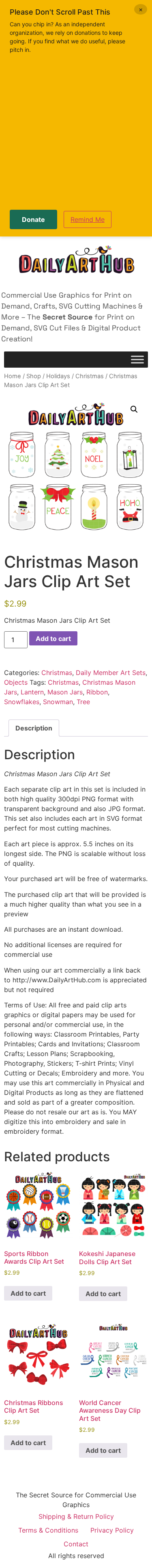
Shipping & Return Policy (76, 1516)
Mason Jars (65, 692)
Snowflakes (21, 702)
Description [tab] (33, 728)
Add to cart (53, 638)
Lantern (32, 692)
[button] (134, 409)
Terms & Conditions (48, 1530)
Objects (16, 682)
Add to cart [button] (28, 1293)
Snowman (58, 702)
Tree (83, 702)
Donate (33, 219)
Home (12, 376)
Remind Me (88, 219)
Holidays (58, 376)
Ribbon (97, 692)
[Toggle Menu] (137, 359)
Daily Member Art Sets (111, 673)
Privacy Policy (112, 1530)
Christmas (89, 376)
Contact (76, 1544)
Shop (33, 376)
